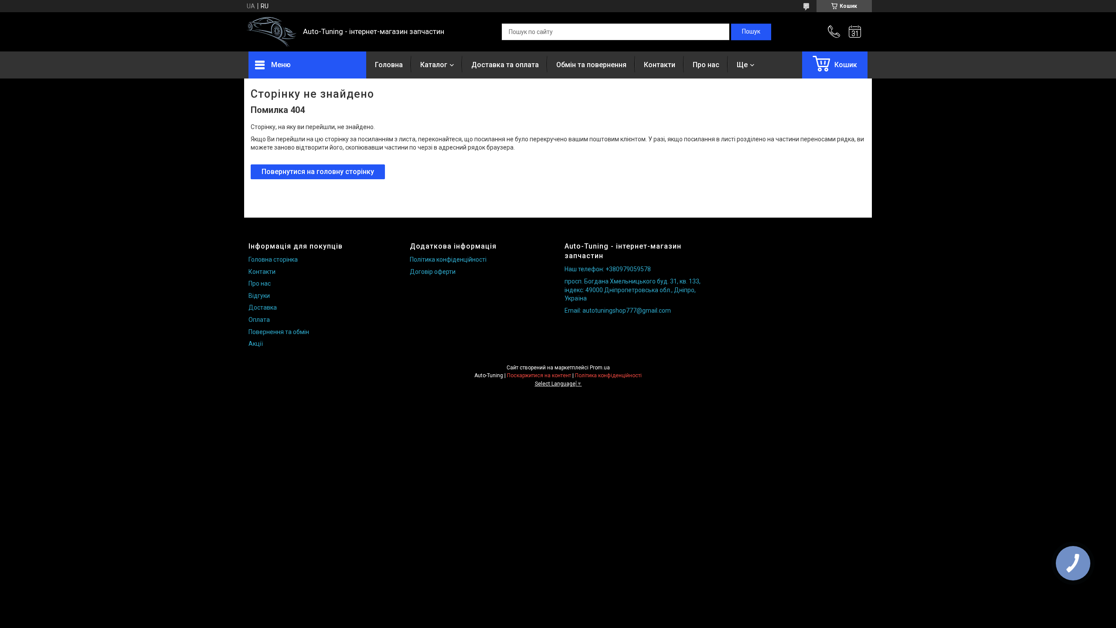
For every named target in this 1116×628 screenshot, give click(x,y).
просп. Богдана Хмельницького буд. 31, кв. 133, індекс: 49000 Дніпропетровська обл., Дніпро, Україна (633, 290)
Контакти (659, 65)
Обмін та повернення (591, 65)
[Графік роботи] (855, 32)
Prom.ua (600, 368)
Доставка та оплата (505, 65)
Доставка (262, 307)
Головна (389, 65)
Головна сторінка (273, 259)
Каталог (433, 65)
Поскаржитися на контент (539, 375)
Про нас (706, 65)
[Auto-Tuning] (271, 32)
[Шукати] (751, 32)
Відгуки (259, 295)
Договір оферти (433, 271)
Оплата (259, 319)
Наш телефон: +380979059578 (608, 269)
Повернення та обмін (278, 331)
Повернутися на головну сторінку (318, 171)
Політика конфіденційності (448, 259)
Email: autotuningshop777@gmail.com (618, 310)
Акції (255, 343)
